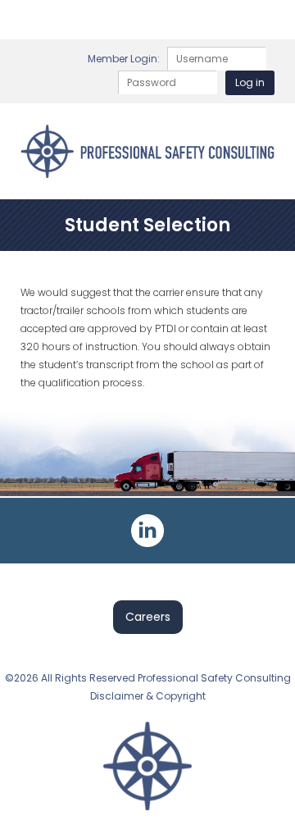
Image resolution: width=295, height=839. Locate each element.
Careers (147, 617)
